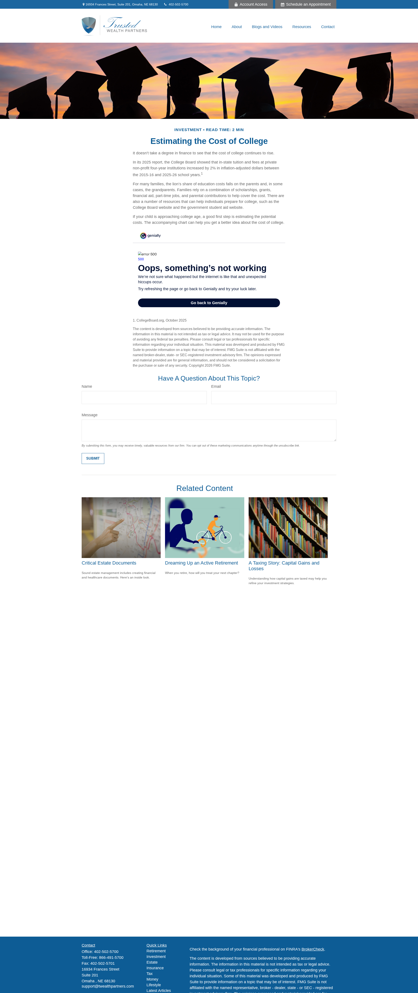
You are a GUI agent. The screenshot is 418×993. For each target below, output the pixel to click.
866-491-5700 (111, 957)
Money (152, 979)
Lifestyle (154, 985)
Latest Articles (159, 990)
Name (87, 386)
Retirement (156, 951)
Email (216, 386)
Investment (156, 956)
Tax (150, 973)
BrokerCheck (313, 949)
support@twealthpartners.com (108, 986)
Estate (152, 962)
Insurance (155, 968)
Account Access (253, 4)
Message (90, 415)
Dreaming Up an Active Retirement (201, 563)
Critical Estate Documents (109, 563)
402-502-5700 (178, 4)
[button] (216, 27)
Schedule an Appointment (308, 4)
